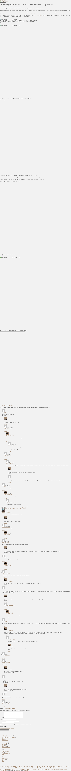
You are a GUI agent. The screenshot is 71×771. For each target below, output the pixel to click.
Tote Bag (61, 769)
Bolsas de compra (16, 766)
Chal (16, 767)
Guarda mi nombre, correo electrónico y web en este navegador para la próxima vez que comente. (16, 724)
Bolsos (12, 405)
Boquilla (4, 767)
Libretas (12, 769)
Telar (2, 760)
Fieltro (3, 750)
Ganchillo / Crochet (5, 740)
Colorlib (18, 770)
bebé (8, 766)
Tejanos (52, 769)
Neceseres (27, 769)
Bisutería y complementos (6, 747)
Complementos (24, 767)
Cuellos (30, 767)
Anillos (7, 766)
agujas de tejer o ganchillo (3, 766)
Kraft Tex (3, 755)
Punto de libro (38, 769)
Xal (64, 769)
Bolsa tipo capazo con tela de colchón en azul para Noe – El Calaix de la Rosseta (17, 506)
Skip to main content (3, 0)
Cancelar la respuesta (12, 708)
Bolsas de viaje (2, 405)
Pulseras (35, 769)
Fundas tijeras (3, 769)
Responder (5, 424)
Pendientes (31, 769)
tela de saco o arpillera (56, 769)
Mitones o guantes (17, 769)
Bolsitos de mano (61, 766)
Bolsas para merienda (44, 766)
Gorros (6, 769)
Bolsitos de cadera (53, 766)
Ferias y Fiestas (4, 746)
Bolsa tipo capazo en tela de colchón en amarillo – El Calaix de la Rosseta (16, 507)
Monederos (21, 769)
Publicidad (3, 745)
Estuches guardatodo (55, 767)
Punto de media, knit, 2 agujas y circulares (8, 737)
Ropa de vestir (47, 769)
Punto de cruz (4, 759)
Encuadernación (41, 767)
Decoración (34, 767)
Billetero (10, 766)
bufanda (7, 767)
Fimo (3, 757)
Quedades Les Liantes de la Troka (7, 735)
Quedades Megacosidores (6, 753)
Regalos (3, 738)
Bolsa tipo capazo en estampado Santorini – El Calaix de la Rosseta (15, 508)
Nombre (1, 719)
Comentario (2, 717)
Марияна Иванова (10, 605)
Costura (3, 736)
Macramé (3, 756)
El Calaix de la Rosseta (3, 770)
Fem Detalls (39, 15)
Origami (3, 754)
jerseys (9, 769)
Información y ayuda (5, 758)
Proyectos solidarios (5, 743)
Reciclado (3, 741)
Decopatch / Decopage (5, 751)
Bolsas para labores (8, 405)
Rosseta (6, 708)
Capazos (13, 767)
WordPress (26, 770)
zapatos (66, 769)
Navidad (3, 748)
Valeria (10, 501)
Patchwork (3, 739)
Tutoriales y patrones (5, 742)
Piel (2, 749)
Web (0, 722)
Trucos (3, 752)
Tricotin (3, 761)
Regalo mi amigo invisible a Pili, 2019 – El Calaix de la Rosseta (15, 674)
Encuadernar (4, 744)
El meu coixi (33, 13)
